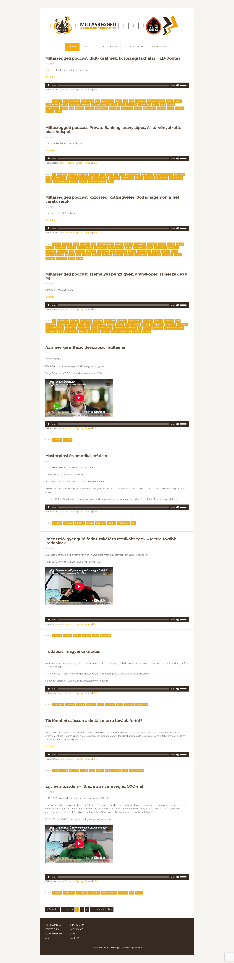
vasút (71, 258)
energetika (79, 523)
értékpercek (140, 244)
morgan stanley (100, 178)
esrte (109, 174)
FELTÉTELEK (52, 929)
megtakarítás (105, 328)
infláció (67, 440)
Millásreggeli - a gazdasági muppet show (117, 25)
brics (76, 244)
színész (136, 331)
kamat (178, 101)
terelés (161, 108)
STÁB (72, 933)
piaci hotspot (161, 178)
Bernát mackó (87, 101)
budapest (94, 174)
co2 (102, 174)
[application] (117, 85)
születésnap (149, 108)
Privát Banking (176, 178)
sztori (138, 108)
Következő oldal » (104, 909)
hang (153, 324)
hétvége (71, 248)
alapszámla (63, 321)
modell (171, 105)
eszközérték (94, 893)
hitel (160, 324)
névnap (64, 108)
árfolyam (57, 101)
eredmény (51, 324)
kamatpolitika (52, 105)
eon (177, 321)
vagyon (83, 181)
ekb (125, 101)
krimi (114, 105)
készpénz (182, 324)
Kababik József (59, 178)
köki (150, 248)
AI (54, 174)
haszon (50, 248)
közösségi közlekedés (79, 105)
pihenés (79, 108)
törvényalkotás (61, 181)
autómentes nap (71, 101)
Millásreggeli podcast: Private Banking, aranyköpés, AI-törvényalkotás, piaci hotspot (114, 129)
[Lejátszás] (49, 85)
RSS (95, 89)
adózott (57, 523)
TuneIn (88, 89)
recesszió (105, 635)
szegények (114, 108)
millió (155, 105)
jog (48, 178)
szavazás (128, 255)
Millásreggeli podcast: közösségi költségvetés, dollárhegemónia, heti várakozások (112, 199)
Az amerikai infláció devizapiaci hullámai (85, 347)
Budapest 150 (107, 101)
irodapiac (86, 635)
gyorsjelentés (132, 324)
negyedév (158, 328)
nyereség (123, 893)
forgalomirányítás (156, 101)
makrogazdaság (109, 893)
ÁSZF (48, 938)
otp (71, 108)
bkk (97, 101)
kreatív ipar (70, 328)
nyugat (165, 251)
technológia (141, 705)
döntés (128, 244)
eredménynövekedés (67, 324)
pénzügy (148, 178)
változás (50, 258)
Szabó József (101, 108)
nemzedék (114, 178)
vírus (110, 181)
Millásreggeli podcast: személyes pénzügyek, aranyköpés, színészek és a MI (116, 276)
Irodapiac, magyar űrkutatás (72, 651)
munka (132, 251)
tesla (49, 181)
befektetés (69, 893)
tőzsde (179, 108)
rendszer (118, 255)
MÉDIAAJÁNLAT (53, 925)
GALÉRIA (74, 938)
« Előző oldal (52, 909)
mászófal (80, 251)
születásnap (154, 255)
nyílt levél (51, 331)
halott (145, 324)
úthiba (58, 112)
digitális (158, 321)
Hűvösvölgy (100, 248)
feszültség (147, 174)
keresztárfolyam (113, 770)
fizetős (162, 244)
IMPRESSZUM (77, 925)
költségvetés (160, 248)
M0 (71, 251)
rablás (82, 331)
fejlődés (91, 705)
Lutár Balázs (144, 105)
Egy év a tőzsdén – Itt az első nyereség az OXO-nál (94, 786)
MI (140, 328)
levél (94, 328)
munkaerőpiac (144, 251)
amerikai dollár (60, 770)
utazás (50, 112)
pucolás (86, 255)
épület (90, 523)
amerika (56, 244)
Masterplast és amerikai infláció (76, 455)
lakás (121, 105)
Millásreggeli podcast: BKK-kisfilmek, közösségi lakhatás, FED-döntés (112, 58)
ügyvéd (74, 181)
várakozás (61, 258)
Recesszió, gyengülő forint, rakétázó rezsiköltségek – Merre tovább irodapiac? (110, 541)
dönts (118, 101)
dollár (119, 244)
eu (116, 174)
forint (169, 101)
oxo (131, 893)
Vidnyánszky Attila (97, 181)
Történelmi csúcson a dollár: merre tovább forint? (93, 720)
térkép (170, 108)
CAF (93, 244)
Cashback (122, 321)
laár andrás (83, 328)
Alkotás (74, 321)
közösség (174, 248)
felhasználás (133, 174)
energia (67, 635)
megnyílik (91, 251)
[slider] (183, 85)
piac (78, 255)
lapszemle (131, 105)
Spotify (79, 89)
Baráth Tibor (110, 321)
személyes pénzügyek (121, 331)
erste (81, 324)
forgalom (140, 101)
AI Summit (62, 174)
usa (133, 523)
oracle (139, 178)
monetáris (122, 251)
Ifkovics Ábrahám (116, 248)
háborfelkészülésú (163, 174)
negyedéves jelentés (174, 328)
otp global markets (55, 255)
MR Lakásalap (52, 108)
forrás (120, 324)
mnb (163, 105)
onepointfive (127, 178)
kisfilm (64, 105)
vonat (79, 258)
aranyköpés (86, 321)
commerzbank (135, 321)
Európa (111, 324)
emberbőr (169, 321)
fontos (171, 244)
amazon (72, 174)
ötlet (174, 251)
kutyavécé (51, 251)
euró (122, 174)
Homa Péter (170, 324)
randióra (106, 255)
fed (131, 101)
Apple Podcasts (66, 89)
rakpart (89, 108)
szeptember (141, 255)
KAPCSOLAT (76, 929)
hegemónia (60, 248)
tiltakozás (167, 255)
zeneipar (146, 331)
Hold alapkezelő (85, 248)
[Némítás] (177, 85)
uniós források (136, 770)
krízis (95, 635)
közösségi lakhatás (100, 105)
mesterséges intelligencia (79, 178)
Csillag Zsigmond (105, 244)
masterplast (123, 523)
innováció (179, 174)
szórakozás (127, 108)
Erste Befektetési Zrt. (96, 324)
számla (105, 331)
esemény (151, 244)
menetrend (103, 251)
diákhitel (148, 321)
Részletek (50, 77)
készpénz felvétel (55, 328)
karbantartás (139, 248)
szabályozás (94, 331)
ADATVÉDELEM (53, 933)
